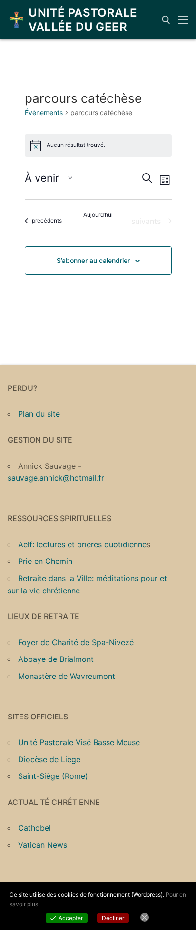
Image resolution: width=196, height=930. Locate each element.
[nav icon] (183, 20)
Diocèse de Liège (49, 759)
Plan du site (39, 413)
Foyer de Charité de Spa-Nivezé (76, 642)
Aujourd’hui (98, 214)
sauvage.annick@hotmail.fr (56, 478)
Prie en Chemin (45, 561)
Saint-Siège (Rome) (53, 776)
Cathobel (34, 828)
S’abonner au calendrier (93, 260)
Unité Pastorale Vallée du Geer (83, 19)
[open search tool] (166, 20)
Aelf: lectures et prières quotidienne (82, 544)
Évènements (44, 112)
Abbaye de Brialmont (56, 659)
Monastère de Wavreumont (66, 676)
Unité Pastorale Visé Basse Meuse (79, 742)
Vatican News (42, 845)
